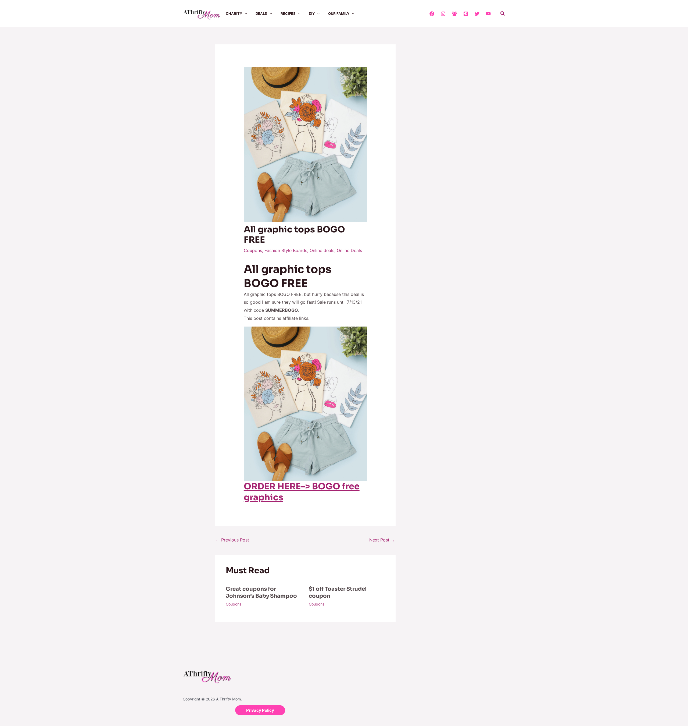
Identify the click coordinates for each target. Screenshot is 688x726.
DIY (312, 13)
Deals (261, 13)
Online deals (322, 250)
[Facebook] (431, 13)
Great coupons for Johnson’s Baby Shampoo (261, 592)
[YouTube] (488, 13)
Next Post (382, 540)
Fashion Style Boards (285, 250)
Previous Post (232, 540)
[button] (244, 13)
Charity (234, 13)
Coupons (253, 250)
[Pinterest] (465, 13)
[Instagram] (443, 13)
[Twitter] (477, 13)
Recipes (288, 13)
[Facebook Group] (454, 13)
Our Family (338, 13)
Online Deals (349, 250)
